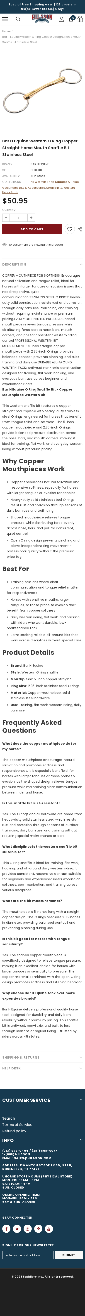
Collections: (12, 182)
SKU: (5, 170)
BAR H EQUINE (40, 164)
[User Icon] (61, 19)
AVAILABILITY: (11, 176)
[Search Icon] (18, 19)
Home (6, 31)
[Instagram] (28, 1229)
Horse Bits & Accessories (27, 188)
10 (10, 245)
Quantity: (9, 210)
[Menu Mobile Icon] (5, 19)
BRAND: (7, 164)
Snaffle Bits (54, 188)
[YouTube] (49, 1229)
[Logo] (42, 19)
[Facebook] (6, 1229)
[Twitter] (17, 1229)
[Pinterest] (38, 1229)
